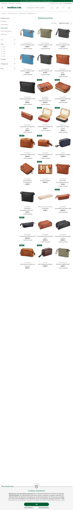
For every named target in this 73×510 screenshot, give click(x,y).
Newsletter (18, 3)
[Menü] (2, 7)
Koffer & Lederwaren (12, 13)
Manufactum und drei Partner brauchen (21, 493)
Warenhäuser (4, 3)
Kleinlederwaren (22, 13)
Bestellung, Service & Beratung (61, 3)
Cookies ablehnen (28, 507)
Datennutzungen (14, 495)
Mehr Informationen (44, 507)
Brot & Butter (11, 3)
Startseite (4, 13)
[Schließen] (72, 1)
